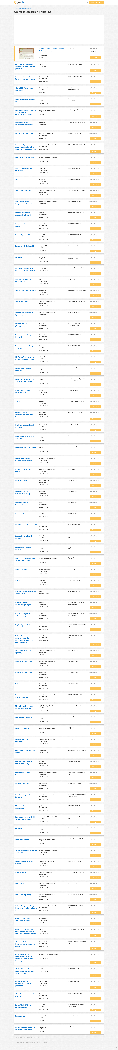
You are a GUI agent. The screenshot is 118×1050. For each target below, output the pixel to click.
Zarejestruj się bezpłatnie (96, 2)
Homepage (93, 51)
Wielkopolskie (19, 1037)
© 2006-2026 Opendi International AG (26, 1042)
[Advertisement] (59, 30)
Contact (38, 1042)
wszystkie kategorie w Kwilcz (23, 8)
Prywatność (44, 1042)
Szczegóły (95, 57)
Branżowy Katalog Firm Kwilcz (31, 1037)
